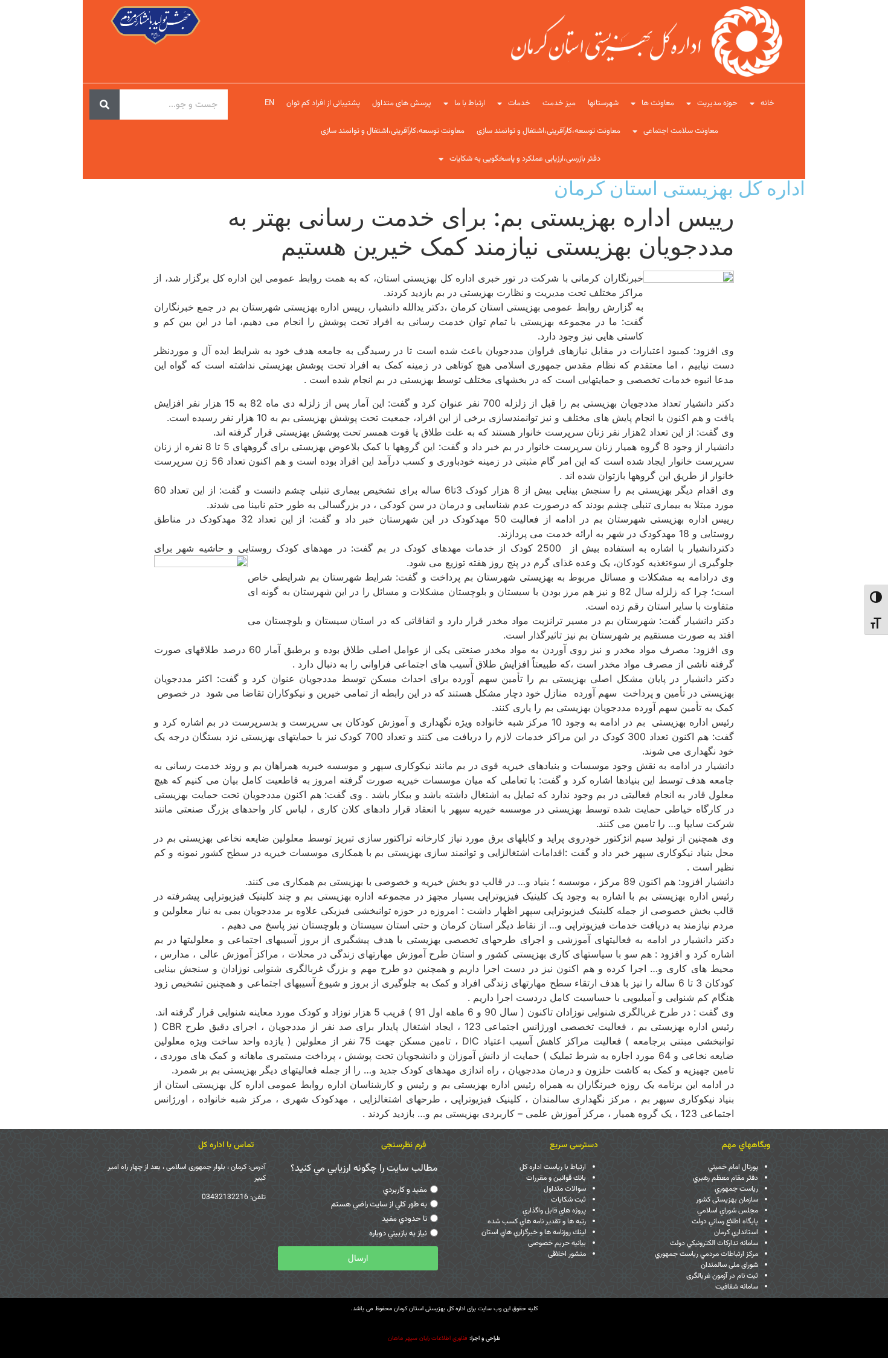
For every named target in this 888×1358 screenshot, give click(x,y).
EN (269, 103)
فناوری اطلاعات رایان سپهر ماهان (428, 1338)
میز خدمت (559, 103)
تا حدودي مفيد (404, 1219)
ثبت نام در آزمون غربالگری (722, 1275)
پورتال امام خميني (733, 1167)
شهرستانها (603, 103)
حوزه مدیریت (717, 103)
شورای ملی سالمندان (729, 1265)
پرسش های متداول (401, 103)
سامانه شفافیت (736, 1286)
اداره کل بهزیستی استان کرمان (679, 188)
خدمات (519, 103)
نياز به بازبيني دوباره (398, 1234)
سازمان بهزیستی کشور (727, 1199)
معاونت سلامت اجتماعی (680, 131)
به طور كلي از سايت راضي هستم (379, 1205)
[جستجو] (104, 104)
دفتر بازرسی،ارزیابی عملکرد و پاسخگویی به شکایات (524, 159)
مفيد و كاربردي (405, 1190)
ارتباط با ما (469, 103)
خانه (767, 103)
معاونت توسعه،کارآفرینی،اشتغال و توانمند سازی (548, 131)
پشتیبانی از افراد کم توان (323, 103)
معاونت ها (658, 103)
